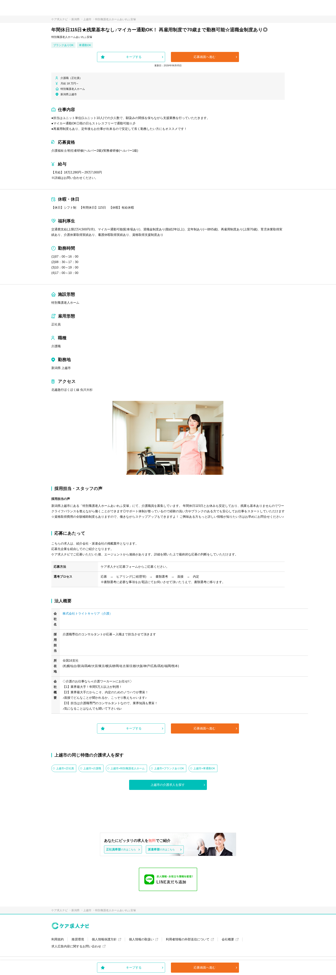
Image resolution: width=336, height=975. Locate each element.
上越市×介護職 (92, 768)
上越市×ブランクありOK (169, 768)
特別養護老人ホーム (65, 302)
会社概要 (228, 939)
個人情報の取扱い (141, 939)
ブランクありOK (63, 45)
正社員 (56, 324)
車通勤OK (85, 45)
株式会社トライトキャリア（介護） (87, 613)
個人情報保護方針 (104, 939)
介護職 (56, 346)
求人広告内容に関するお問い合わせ (76, 946)
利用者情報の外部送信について (187, 939)
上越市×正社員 (65, 768)
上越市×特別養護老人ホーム (127, 768)
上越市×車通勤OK (204, 768)
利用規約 (57, 939)
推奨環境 (78, 939)
